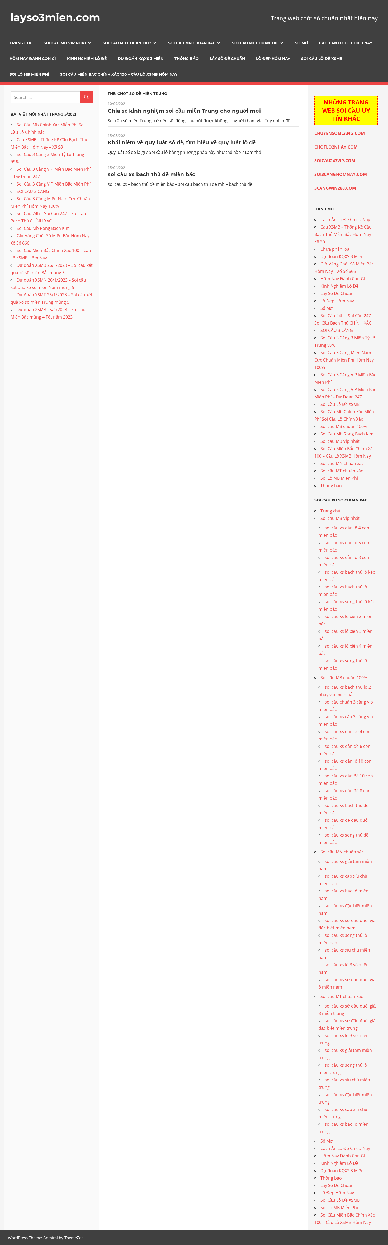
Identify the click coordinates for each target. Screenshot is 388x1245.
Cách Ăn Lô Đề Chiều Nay (345, 43)
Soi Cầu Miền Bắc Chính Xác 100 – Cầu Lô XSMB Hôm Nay (118, 74)
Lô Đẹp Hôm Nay (273, 58)
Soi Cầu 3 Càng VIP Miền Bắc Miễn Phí (54, 184)
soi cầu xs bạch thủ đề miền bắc (151, 174)
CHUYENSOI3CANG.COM (339, 133)
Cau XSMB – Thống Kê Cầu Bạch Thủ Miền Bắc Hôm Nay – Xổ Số (344, 234)
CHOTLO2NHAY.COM (336, 147)
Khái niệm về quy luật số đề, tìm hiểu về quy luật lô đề (182, 142)
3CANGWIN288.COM (335, 188)
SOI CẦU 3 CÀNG (33, 191)
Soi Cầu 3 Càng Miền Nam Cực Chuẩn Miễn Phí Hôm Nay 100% (344, 360)
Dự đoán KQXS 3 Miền (140, 58)
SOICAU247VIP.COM (334, 161)
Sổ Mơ (301, 43)
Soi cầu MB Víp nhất (65, 43)
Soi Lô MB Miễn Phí (29, 74)
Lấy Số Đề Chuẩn (227, 58)
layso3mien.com (55, 17)
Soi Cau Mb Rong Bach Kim (43, 228)
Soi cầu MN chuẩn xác (192, 43)
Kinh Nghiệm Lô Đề (87, 58)
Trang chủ (21, 43)
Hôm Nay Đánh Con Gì (33, 58)
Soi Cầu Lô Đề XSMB (322, 58)
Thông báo (186, 58)
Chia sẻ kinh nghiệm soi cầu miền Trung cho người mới (184, 111)
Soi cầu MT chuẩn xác (255, 43)
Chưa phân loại (335, 249)
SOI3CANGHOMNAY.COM (340, 174)
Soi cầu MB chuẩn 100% (127, 43)
